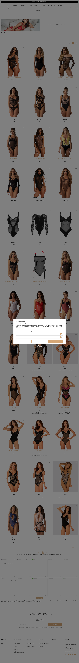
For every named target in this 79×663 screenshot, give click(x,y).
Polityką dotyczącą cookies (42, 325)
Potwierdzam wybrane (23, 341)
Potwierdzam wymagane (39, 341)
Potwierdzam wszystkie (56, 341)
